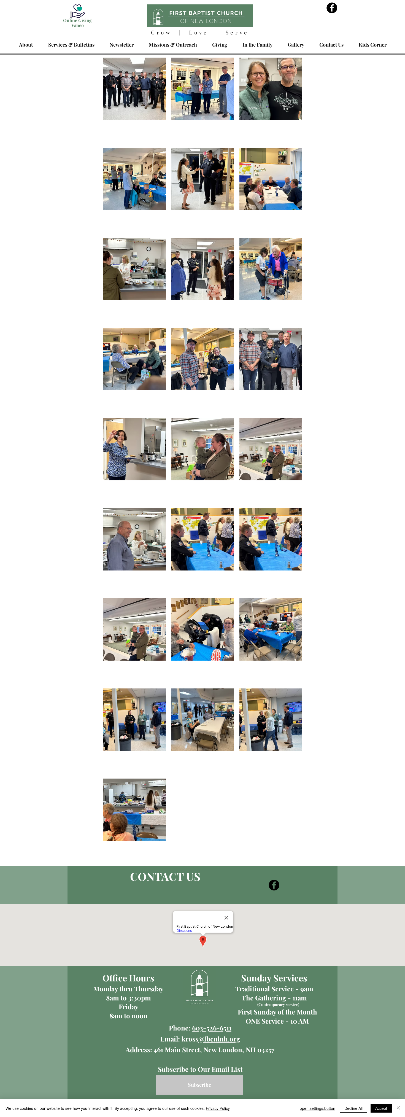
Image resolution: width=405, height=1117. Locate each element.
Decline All (353, 1108)
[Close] (398, 1108)
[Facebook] (331, 7)
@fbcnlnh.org (219, 1038)
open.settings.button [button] (317, 1108)
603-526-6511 (211, 1027)
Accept (381, 1108)
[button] (71, 44)
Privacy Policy (218, 1108)
